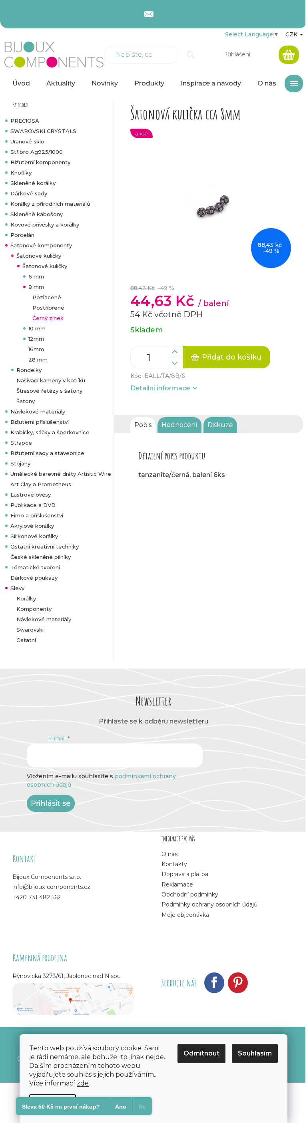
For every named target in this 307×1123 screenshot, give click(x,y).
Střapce (21, 442)
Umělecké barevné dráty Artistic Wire (60, 474)
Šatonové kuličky (38, 255)
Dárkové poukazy (34, 577)
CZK (292, 34)
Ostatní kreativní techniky (44, 546)
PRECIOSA (24, 120)
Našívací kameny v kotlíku (50, 380)
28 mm (38, 359)
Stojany (20, 463)
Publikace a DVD (33, 505)
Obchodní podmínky (189, 894)
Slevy (17, 588)
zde (83, 1083)
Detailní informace (160, 388)
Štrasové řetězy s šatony (49, 391)
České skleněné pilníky (40, 557)
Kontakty (174, 864)
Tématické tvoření (35, 567)
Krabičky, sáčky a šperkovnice (50, 432)
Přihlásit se (51, 803)
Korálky (26, 598)
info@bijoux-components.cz (51, 886)
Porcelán (22, 235)
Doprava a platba (184, 874)
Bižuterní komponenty (40, 162)
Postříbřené (48, 307)
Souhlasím (255, 1053)
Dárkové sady (28, 193)
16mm (36, 349)
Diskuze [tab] (220, 425)
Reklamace (177, 884)
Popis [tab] (143, 425)
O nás (169, 854)
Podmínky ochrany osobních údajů (209, 904)
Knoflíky (21, 172)
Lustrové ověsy (30, 494)
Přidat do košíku (232, 357)
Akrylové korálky (32, 526)
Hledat (190, 55)
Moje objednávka (185, 914)
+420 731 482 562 (36, 897)
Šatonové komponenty (41, 245)
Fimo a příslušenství (36, 515)
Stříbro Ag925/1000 (36, 152)
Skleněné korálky (33, 183)
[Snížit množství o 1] (175, 363)
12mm (36, 339)
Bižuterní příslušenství (39, 422)
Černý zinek (48, 318)
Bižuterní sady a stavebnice (47, 453)
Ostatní (26, 640)
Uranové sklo (27, 141)
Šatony (25, 401)
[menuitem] (21, 83)
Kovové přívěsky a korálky (44, 224)
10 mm (37, 328)
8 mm (36, 287)
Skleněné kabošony (36, 214)
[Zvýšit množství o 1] (175, 352)
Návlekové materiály (37, 411)
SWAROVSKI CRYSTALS (43, 131)
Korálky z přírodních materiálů (50, 204)
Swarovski (30, 629)
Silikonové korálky (34, 536)
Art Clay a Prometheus (40, 484)
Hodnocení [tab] (179, 425)
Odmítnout (201, 1053)
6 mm (36, 276)
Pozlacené (46, 297)
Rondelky (29, 370)
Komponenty (34, 609)
